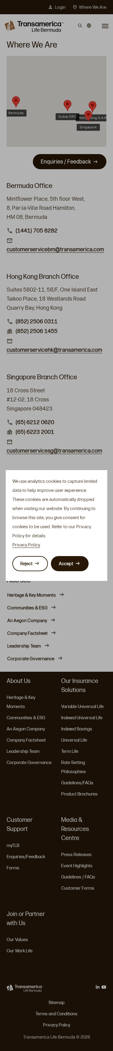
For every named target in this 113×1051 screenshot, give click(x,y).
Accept (66, 563)
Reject (26, 563)
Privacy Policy (26, 545)
